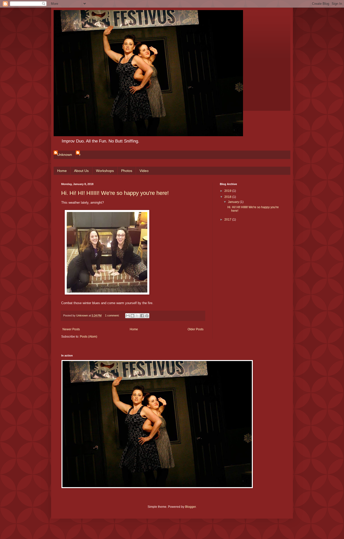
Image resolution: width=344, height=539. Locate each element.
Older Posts (195, 329)
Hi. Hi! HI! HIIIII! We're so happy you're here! (115, 193)
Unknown (64, 155)
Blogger (190, 507)
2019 (228, 191)
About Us (81, 171)
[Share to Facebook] (142, 315)
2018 (228, 197)
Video (144, 171)
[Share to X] (137, 315)
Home (62, 171)
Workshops (105, 171)
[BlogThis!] (132, 315)
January (234, 202)
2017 (228, 219)
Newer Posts (71, 329)
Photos (126, 171)
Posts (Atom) (88, 336)
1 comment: (112, 315)
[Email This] (127, 315)
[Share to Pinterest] (146, 315)
